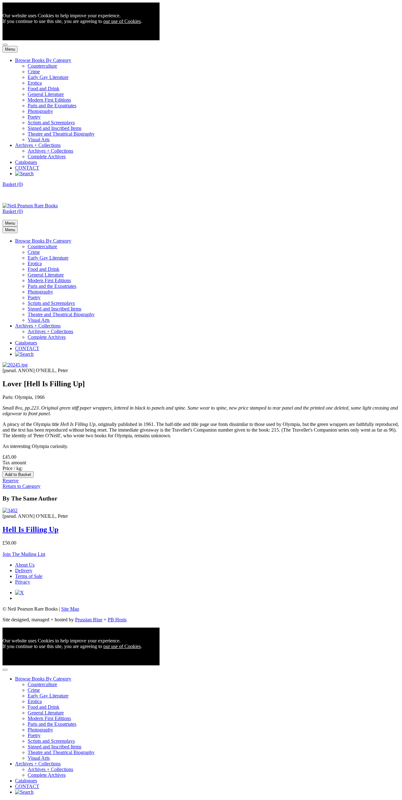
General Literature (46, 94)
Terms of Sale (28, 576)
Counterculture (42, 66)
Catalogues (26, 162)
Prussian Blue (88, 619)
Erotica (35, 83)
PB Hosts (117, 619)
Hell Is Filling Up (30, 529)
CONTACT (27, 168)
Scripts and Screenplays (51, 122)
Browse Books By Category (43, 60)
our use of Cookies (122, 21)
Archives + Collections (38, 145)
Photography (40, 111)
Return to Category (22, 486)
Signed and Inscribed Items (54, 128)
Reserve (11, 480)
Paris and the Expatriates (52, 105)
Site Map (70, 609)
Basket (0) (13, 184)
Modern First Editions (49, 100)
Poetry (34, 117)
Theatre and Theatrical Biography (61, 134)
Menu (10, 49)
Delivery (23, 570)
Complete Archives (47, 156)
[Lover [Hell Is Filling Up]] (15, 364)
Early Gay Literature (48, 77)
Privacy (22, 582)
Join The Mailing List (24, 554)
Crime (34, 71)
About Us (25, 565)
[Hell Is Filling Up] (10, 510)
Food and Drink (43, 88)
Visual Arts (39, 139)
